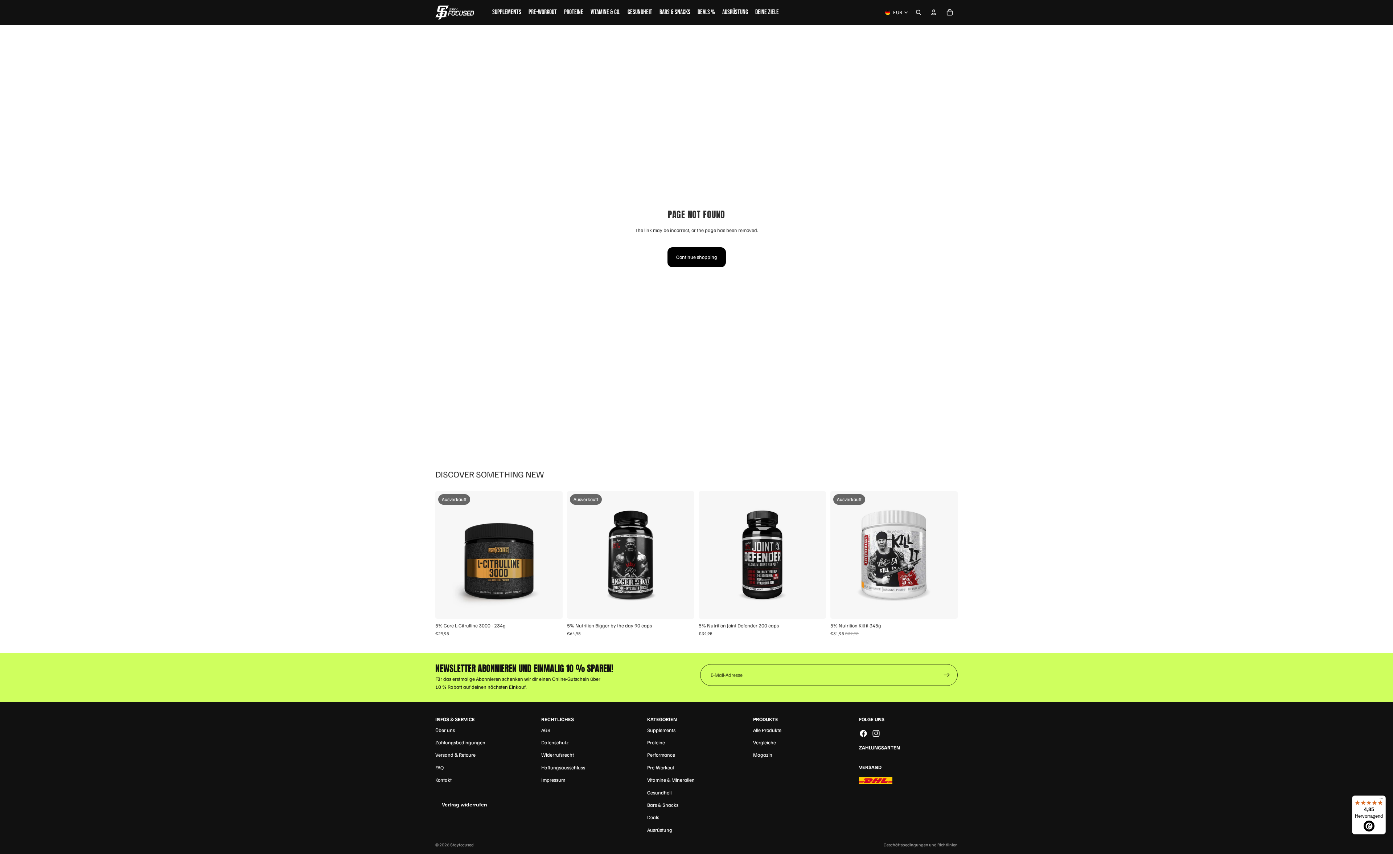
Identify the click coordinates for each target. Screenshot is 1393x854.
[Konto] (934, 12)
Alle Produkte (767, 730)
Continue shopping (696, 257)
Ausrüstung (659, 830)
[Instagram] (876, 733)
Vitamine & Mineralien (671, 780)
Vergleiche (764, 742)
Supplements (661, 730)
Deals (653, 817)
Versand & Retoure (455, 755)
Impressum (553, 780)
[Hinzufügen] (814, 607)
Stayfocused (462, 844)
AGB (545, 730)
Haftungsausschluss (563, 767)
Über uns (445, 730)
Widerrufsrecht (557, 755)
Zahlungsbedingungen (460, 742)
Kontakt (443, 780)
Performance (661, 755)
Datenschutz (554, 742)
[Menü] (1381, 800)
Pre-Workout (660, 767)
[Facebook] (863, 733)
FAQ (439, 767)
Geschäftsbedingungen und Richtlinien (921, 844)
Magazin (762, 755)
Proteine (656, 742)
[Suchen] (918, 12)
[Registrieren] (946, 675)
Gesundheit (659, 792)
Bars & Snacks (662, 805)
